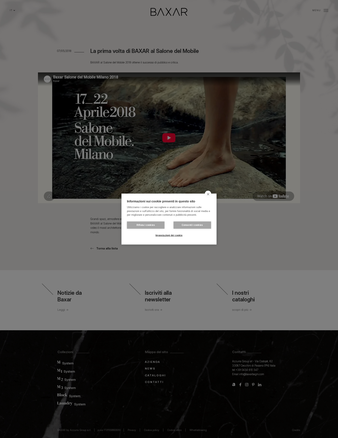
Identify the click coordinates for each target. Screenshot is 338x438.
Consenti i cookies (192, 225)
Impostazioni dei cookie (169, 235)
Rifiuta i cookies (146, 225)
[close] (208, 194)
